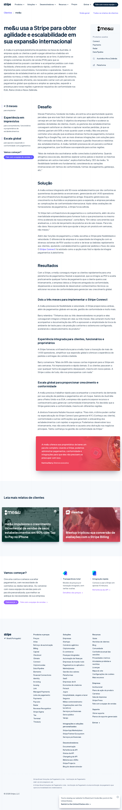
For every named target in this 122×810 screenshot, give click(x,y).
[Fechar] (117, 797)
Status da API (68, 753)
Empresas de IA (69, 682)
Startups (66, 641)
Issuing (36, 685)
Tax (34, 715)
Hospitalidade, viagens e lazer (75, 695)
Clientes (8, 12)
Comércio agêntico (71, 645)
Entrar (86, 4)
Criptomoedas (39, 665)
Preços (74, 4)
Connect (36, 661)
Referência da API (100, 590)
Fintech (66, 688)
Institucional (97, 687)
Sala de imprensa (99, 697)
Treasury (37, 722)
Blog (94, 645)
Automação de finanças (72, 658)
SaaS (65, 678)
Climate (36, 658)
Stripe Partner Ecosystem (73, 733)
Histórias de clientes (100, 641)
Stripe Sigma (38, 712)
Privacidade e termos (101, 658)
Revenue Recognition (42, 708)
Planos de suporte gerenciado (104, 716)
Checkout (37, 655)
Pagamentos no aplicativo (73, 665)
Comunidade (97, 648)
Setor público (68, 714)
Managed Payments (41, 692)
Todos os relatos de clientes (105, 13)
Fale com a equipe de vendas (18, 157)
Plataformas (68, 675)
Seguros (66, 698)
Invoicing (37, 682)
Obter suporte (98, 713)
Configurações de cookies (103, 674)
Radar (35, 705)
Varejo (65, 718)
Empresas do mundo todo (73, 661)
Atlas (35, 641)
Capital (36, 651)
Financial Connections (42, 675)
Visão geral (84, 13)
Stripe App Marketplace (72, 730)
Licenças (96, 667)
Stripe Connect (47, 249)
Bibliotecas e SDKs (70, 760)
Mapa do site (97, 671)
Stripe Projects (69, 763)
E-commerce (68, 651)
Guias (94, 638)
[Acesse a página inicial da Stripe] (6, 634)
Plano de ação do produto (103, 690)
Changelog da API (70, 756)
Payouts (36, 702)
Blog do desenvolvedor (72, 766)
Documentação (69, 746)
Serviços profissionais (72, 711)
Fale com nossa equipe (105, 4)
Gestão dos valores (71, 671)
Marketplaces (68, 668)
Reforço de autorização (43, 645)
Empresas (67, 638)
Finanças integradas (71, 655)
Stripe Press (97, 700)
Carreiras (96, 693)
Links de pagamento (41, 695)
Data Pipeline (38, 668)
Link (35, 688)
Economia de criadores (72, 685)
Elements (37, 671)
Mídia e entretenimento (72, 702)
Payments (37, 698)
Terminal (37, 718)
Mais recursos (98, 677)
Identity (36, 678)
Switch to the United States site (75, 804)
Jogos (65, 692)
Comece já (10, 602)
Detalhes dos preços (72, 592)
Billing (35, 648)
